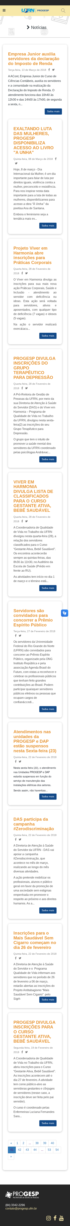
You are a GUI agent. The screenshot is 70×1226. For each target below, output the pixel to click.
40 (52, 1143)
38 (37, 1143)
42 (19, 1149)
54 (57, 1149)
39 (44, 1143)
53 (49, 1149)
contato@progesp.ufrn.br (21, 1208)
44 (35, 1149)
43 (27, 1149)
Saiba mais (53, 111)
